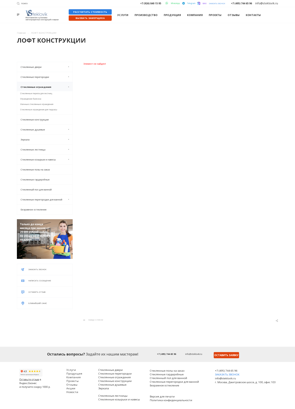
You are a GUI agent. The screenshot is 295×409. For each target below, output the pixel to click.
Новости (72, 392)
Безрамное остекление (34, 209)
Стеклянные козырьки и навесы (38, 159)
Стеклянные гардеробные (35, 179)
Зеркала (25, 139)
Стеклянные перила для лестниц (36, 93)
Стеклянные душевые (33, 129)
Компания (73, 377)
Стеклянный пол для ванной (36, 189)
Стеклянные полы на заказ (35, 169)
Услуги (71, 370)
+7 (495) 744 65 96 (241, 3)
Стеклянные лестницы (33, 149)
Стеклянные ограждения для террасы (38, 109)
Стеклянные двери (31, 66)
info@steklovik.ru (193, 354)
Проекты (72, 381)
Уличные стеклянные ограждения (36, 104)
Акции (70, 388)
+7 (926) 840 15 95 (150, 3)
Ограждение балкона (30, 98)
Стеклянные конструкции (35, 119)
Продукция (74, 373)
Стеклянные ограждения (36, 86)
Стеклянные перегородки (35, 76)
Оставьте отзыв (29, 379)
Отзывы (72, 384)
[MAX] (198, 3)
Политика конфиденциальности (171, 400)
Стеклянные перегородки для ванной (41, 199)
